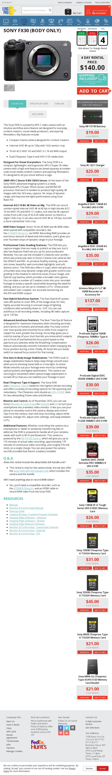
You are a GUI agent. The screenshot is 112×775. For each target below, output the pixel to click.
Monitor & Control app (23, 404)
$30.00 (92, 385)
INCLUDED (38, 114)
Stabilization (51, 24)
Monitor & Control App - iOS (24, 533)
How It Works (13, 724)
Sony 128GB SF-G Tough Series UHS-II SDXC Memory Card (92, 508)
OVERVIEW (17, 103)
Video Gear (69, 24)
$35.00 (92, 255)
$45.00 (92, 601)
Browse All (6, 24)
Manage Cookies (14, 751)
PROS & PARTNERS (102, 2)
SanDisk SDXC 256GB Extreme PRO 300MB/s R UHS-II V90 (92, 463)
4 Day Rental (92, 136)
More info (84, 141)
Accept (102, 768)
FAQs (9, 728)
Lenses (33, 24)
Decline (89, 768)
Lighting (60, 24)
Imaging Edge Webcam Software (27, 524)
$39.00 (92, 427)
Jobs (8, 744)
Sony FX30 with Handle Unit (31, 471)
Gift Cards (11, 731)
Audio (78, 24)
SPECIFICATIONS (39, 103)
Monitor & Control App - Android (27, 530)
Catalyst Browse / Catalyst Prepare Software (33, 514)
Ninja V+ (18, 233)
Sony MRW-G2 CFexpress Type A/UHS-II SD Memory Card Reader (92, 679)
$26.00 (92, 342)
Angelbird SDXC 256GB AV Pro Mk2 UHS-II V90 (92, 248)
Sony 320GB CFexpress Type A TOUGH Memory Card (92, 594)
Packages (97, 24)
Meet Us (10, 721)
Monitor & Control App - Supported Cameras (33, 527)
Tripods (42, 24)
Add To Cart (100, 141)
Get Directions (92, 727)
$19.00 (92, 132)
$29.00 (92, 213)
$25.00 (92, 171)
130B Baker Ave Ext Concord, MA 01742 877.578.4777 (95, 739)
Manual (13, 504)
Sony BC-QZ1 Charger (92, 165)
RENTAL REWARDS (65, 2)
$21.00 (92, 643)
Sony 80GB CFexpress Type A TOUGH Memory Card (92, 636)
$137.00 (92, 300)
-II (58, 392)
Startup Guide (16, 511)
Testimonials (12, 741)
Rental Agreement (11, 736)
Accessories (88, 24)
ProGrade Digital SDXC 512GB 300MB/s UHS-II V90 (92, 419)
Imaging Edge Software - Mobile (26, 520)
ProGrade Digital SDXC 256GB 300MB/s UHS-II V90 (92, 377)
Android (45, 404)
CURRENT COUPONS (84, 2)
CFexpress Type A (19, 385)
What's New (15, 24)
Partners (10, 747)
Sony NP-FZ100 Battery (92, 126)
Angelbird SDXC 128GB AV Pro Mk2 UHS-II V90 (92, 205)
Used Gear (106, 24)
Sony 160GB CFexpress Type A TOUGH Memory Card (92, 552)
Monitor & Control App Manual (26, 508)
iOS (56, 404)
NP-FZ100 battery (31, 438)
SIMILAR (59, 103)
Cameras (24, 24)
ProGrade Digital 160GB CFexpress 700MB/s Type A (92, 335)
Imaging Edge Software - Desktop (27, 517)
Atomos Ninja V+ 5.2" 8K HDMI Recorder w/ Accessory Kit (92, 291)
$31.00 (92, 559)
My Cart (77, 13)
